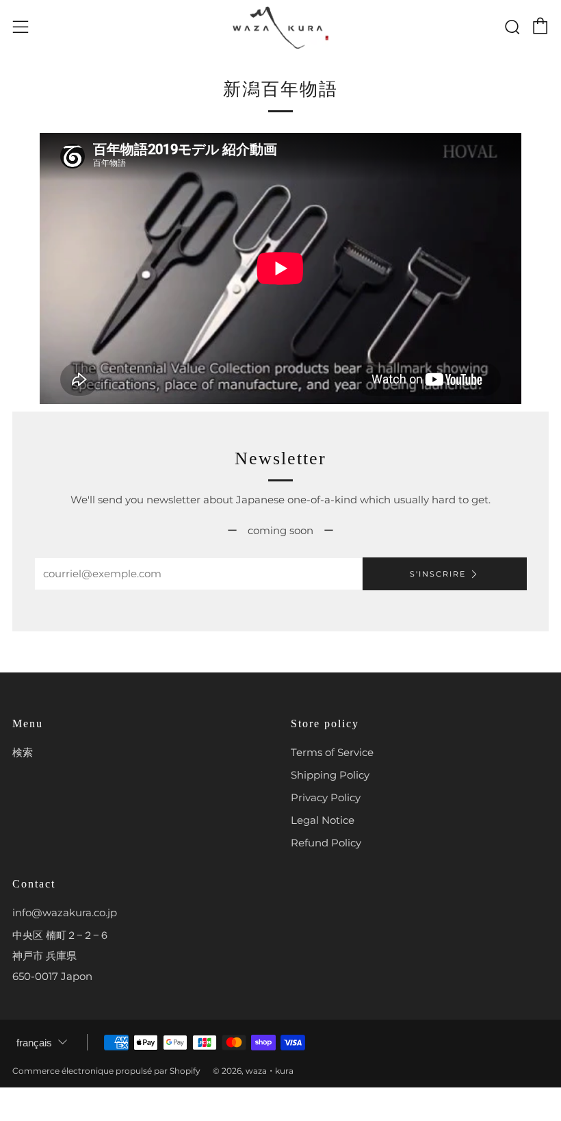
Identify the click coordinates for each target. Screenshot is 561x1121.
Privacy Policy (326, 797)
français (34, 1042)
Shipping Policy (330, 774)
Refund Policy (326, 842)
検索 (22, 752)
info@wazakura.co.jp (64, 912)
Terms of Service (332, 752)
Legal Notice (322, 820)
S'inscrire (438, 574)
